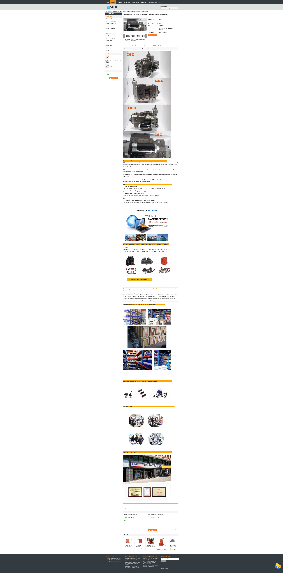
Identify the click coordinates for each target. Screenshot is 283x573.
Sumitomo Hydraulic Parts (110, 21)
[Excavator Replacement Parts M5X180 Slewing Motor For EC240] (151, 541)
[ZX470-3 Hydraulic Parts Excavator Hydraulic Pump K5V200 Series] (173, 541)
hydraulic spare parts (131, 508)
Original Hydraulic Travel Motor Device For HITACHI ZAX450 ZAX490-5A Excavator (132, 563)
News (160, 2)
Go (177, 8)
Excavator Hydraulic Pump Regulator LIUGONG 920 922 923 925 (150, 566)
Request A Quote (153, 2)
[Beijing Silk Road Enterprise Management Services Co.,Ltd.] (112, 7)
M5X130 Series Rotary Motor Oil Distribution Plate (112, 563)
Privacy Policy (112, 572)
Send (164, 560)
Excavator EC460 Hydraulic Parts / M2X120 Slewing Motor (139, 547)
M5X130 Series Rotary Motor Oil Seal (113, 561)
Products (113, 2)
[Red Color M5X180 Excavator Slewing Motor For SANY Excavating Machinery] (162, 542)
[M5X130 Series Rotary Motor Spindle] (107, 66)
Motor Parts (107, 43)
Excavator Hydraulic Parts (110, 35)
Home (107, 2)
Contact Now (153, 34)
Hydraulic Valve (108, 30)
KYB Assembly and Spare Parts (111, 47)
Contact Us (143, 2)
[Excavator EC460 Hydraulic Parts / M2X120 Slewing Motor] (139, 541)
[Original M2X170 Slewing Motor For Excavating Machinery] (128, 541)
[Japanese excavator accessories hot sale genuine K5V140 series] (135, 24)
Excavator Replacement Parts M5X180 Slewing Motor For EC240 (151, 547)
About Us (119, 2)
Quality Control (135, 2)
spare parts (147, 508)
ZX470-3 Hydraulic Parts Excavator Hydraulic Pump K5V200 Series (173, 547)
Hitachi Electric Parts (109, 33)
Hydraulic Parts (116, 11)
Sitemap (167, 568)
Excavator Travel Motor (110, 28)
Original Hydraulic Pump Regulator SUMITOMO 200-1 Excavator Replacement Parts (150, 562)
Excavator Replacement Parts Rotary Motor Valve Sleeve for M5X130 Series (114, 559)
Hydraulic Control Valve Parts (111, 26)
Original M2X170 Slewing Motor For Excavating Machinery (128, 547)
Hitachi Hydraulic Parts (110, 18)
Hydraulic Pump (108, 45)
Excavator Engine (109, 50)
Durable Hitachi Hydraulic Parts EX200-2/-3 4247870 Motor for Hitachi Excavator (133, 559)
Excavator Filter (108, 40)
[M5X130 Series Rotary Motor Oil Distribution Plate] (107, 61)
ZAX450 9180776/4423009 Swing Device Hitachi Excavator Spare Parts (132, 567)
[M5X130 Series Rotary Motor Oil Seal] (107, 57)
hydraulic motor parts (140, 508)
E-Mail (162, 568)
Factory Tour (127, 2)
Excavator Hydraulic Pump (110, 23)
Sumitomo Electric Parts (110, 38)
